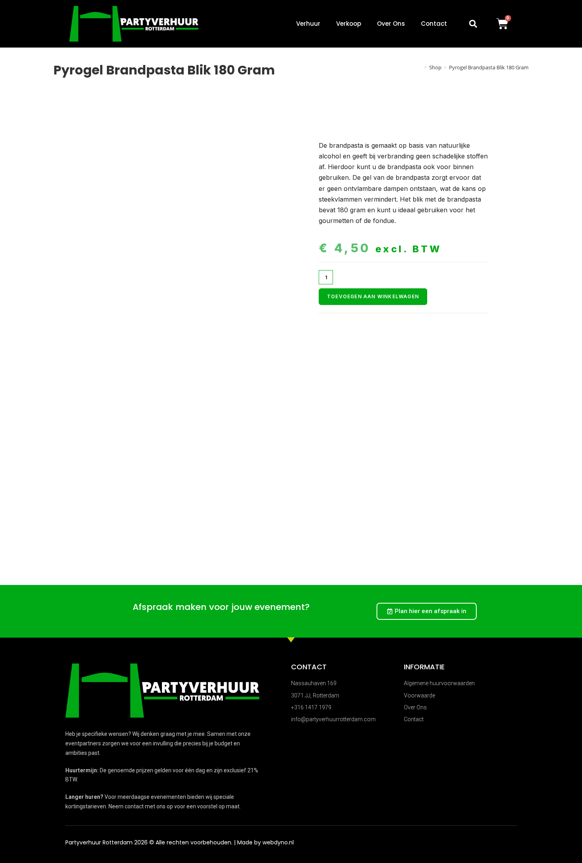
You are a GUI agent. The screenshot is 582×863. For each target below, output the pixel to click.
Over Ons (391, 23)
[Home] (420, 67)
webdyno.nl (278, 842)
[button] (473, 24)
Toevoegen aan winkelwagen (373, 296)
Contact (434, 23)
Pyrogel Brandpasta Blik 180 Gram (489, 67)
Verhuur (308, 23)
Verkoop (348, 23)
